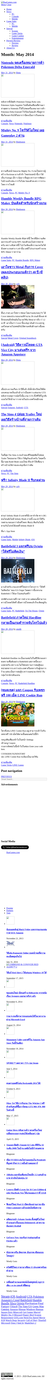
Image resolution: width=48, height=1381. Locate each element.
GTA (26, 407)
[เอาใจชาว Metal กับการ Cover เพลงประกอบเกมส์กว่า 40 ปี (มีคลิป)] (17, 308)
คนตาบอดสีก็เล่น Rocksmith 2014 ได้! (23, 1083)
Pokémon (27, 123)
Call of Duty (32, 1320)
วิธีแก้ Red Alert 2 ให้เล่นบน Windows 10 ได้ (26, 972)
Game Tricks (17, 33)
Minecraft (17, 1312)
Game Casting (18, 36)
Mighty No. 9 (24, 193)
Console (15, 16)
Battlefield (19, 611)
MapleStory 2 (30, 1323)
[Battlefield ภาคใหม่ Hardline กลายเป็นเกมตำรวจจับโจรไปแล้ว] (17, 653)
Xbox (13, 1303)
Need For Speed (31, 1317)
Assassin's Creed (10, 1300)
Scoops (15, 31)
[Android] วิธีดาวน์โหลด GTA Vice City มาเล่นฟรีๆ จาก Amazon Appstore (21, 349)
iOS (33, 539)
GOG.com (18, 1317)
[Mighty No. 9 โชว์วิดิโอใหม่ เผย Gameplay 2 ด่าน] (17, 166)
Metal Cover (13, 338)
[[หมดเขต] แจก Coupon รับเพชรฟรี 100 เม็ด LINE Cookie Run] (17, 726)
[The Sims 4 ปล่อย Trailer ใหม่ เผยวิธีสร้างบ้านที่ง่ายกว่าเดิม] (17, 450)
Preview (15, 43)
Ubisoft (14, 1306)
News (8, 11)
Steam (5, 1296)
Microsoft (5, 1323)
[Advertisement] (24, 812)
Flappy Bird (28, 1315)
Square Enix (7, 1312)
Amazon (11, 407)
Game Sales (11, 21)
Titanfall (42, 1320)
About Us (10, 48)
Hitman (22, 1309)
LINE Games (18, 765)
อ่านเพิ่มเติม (6, 121)
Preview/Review (13, 41)
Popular (9, 908)
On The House (31, 611)
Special (9, 28)
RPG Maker (35, 260)
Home (9, 9)
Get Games (28, 1312)
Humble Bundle (22, 260)
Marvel (37, 1312)
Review (15, 45)
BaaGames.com (13, 852)
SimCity (20, 1323)
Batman (39, 1309)
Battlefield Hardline (26, 683)
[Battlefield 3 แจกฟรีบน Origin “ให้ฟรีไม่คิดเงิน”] (17, 582)
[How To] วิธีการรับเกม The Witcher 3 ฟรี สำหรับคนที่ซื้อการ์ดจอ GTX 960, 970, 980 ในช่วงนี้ (25, 1106)
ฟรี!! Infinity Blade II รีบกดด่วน (23, 480)
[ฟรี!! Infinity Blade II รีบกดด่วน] (17, 510)
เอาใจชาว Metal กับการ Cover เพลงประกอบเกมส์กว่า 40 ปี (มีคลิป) (22, 272)
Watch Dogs (11, 1320)
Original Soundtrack (27, 338)
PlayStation (31, 1303)
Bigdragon (20, 142)
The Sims (14, 473)
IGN (3, 1320)
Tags (8, 913)
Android (19, 407)
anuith (18, 629)
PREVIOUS (6, 776)
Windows (30, 1309)
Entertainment (17, 38)
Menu (3, 4)
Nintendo (18, 123)
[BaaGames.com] (9, 2)
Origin (41, 611)
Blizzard (18, 1315)
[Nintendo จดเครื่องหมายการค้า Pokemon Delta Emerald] (17, 97)
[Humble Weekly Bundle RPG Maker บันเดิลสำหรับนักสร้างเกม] (17, 233)
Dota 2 (14, 1323)
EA (30, 1306)
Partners (9, 910)
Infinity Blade (24, 539)
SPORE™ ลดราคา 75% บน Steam (22, 1063)
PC (13, 14)
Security (21, 1320)
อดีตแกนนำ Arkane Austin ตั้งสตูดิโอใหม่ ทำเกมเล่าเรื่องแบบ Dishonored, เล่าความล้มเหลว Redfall (25, 1222)
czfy (18, 284)
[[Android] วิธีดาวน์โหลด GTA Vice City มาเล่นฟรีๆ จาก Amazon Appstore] (17, 384)
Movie (42, 1317)
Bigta (18, 73)
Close (9, 4)
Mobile (15, 19)
